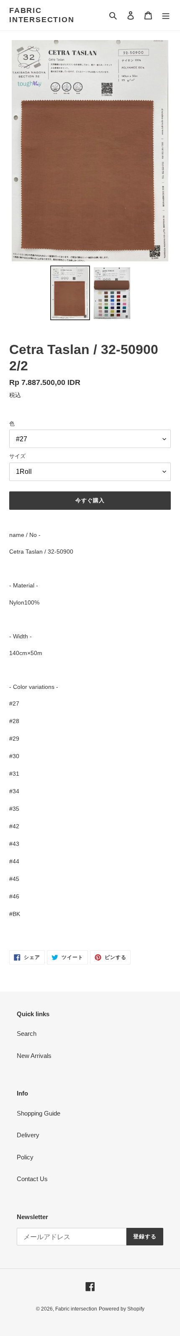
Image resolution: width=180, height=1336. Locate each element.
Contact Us (32, 1178)
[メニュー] (166, 15)
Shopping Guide (38, 1113)
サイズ (17, 456)
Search (26, 1033)
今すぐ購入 (90, 500)
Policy (25, 1157)
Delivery (28, 1135)
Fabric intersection (42, 15)
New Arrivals (34, 1055)
